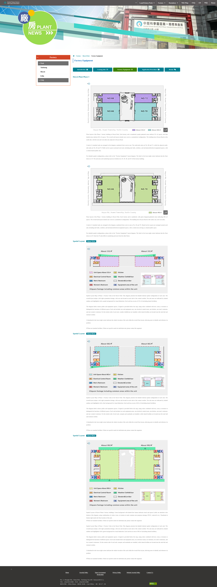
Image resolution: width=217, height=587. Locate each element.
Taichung (44, 67)
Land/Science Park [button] (146, 3)
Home (67, 572)
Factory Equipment (124, 69)
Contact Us (150, 572)
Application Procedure (150, 69)
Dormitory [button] (172, 3)
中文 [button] (206, 3)
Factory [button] (160, 3)
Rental (171, 69)
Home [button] (213, 3)
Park (42, 63)
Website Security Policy (133, 572)
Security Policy (83, 572)
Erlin (42, 76)
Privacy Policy (117, 572)
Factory (78, 56)
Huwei (43, 72)
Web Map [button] (184, 3)
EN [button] (200, 3)
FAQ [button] (193, 3)
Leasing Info (101, 69)
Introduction (81, 69)
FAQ (42, 80)
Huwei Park (86, 56)
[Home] (11, 3)
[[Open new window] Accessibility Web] (153, 583)
